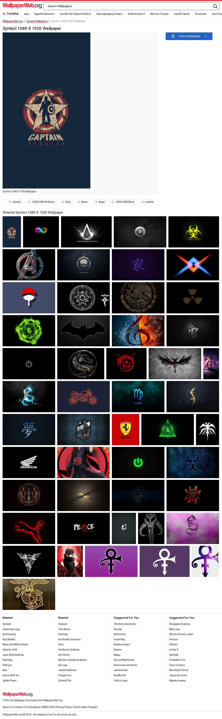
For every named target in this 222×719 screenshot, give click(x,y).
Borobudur (201, 13)
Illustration (120, 634)
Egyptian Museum (44, 13)
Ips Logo (62, 665)
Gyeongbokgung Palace (109, 13)
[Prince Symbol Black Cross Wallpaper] (111, 561)
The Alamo (64, 629)
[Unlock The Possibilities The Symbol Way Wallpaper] (192, 462)
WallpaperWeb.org (13, 21)
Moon (85, 201)
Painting (62, 634)
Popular (92, 707)
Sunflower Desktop (68, 649)
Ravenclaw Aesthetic (126, 665)
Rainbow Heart (122, 644)
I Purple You (64, 675)
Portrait (173, 639)
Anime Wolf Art (11, 675)
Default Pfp (64, 680)
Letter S (173, 649)
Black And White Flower (15, 644)
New (84, 707)
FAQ (52, 707)
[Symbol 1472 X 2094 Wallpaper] (125, 429)
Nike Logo (174, 629)
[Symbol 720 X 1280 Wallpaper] (83, 396)
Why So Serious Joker (181, 634)
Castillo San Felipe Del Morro (75, 13)
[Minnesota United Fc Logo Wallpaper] (124, 528)
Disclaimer (34, 707)
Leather (149, 201)
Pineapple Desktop (179, 624)
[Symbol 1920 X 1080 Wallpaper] (140, 231)
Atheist (173, 644)
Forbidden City (177, 659)
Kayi (5, 670)
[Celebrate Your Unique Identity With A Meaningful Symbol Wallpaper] (192, 264)
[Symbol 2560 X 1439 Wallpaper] (167, 429)
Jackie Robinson (67, 670)
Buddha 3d (120, 675)
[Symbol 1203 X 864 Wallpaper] (29, 462)
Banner (118, 649)
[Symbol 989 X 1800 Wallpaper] (211, 363)
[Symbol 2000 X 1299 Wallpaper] (80, 363)
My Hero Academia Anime (72, 659)
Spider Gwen (9, 680)
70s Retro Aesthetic (125, 624)
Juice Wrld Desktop (13, 654)
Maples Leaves (177, 680)
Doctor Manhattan (124, 659)
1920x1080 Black (125, 201)
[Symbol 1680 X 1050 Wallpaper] (83, 495)
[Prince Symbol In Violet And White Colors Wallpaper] (165, 561)
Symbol (16, 201)
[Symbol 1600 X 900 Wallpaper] (138, 462)
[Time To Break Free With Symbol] (83, 264)
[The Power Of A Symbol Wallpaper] (192, 495)
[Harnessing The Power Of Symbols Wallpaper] (29, 396)
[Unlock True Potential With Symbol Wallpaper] (29, 297)
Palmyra (7, 665)
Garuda (118, 629)
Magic (117, 654)
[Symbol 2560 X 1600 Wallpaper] (192, 396)
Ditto (61, 644)
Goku (68, 201)
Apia (26, 13)
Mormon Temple (159, 13)
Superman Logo (11, 629)
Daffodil (173, 654)
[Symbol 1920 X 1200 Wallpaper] (86, 231)
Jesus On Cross (178, 675)
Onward (62, 624)
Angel (102, 201)
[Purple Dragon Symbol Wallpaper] (192, 528)
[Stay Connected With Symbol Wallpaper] (29, 330)
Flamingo (8, 659)
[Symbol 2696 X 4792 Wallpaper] (207, 429)
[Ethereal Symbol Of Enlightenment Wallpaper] (29, 264)
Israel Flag (119, 639)
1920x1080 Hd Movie (43, 201)
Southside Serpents (69, 639)
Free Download (189, 36)
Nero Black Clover (179, 670)
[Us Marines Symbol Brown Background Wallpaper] (29, 594)
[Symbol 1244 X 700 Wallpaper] (192, 297)
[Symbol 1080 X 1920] (12, 231)
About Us (8, 707)
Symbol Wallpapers (37, 21)
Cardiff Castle (182, 13)
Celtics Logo (120, 680)
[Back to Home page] (22, 6)
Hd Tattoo (64, 654)
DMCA (45, 707)
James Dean (121, 670)
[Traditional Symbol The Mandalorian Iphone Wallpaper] (151, 528)
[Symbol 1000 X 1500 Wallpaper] (138, 330)
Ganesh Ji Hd (10, 649)
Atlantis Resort (136, 13)
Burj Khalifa (9, 639)
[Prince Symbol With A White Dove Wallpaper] (205, 561)
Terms (76, 707)
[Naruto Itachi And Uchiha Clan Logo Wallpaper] (70, 561)
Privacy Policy (63, 707)
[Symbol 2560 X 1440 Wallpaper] (175, 363)
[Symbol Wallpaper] (41, 231)
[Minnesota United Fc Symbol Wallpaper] (83, 429)
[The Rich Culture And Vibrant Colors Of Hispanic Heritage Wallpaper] (138, 297)
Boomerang (9, 634)
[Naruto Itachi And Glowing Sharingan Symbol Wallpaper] (83, 462)
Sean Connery (177, 665)
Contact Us (20, 707)
